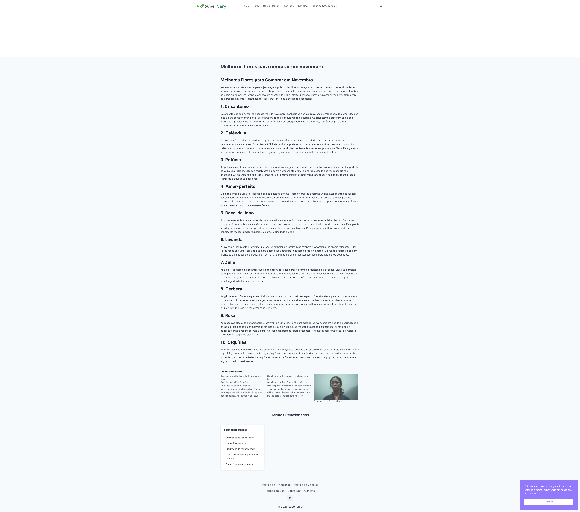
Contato (309, 490)
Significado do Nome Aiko (327, 401)
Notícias (303, 5)
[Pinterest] (290, 498)
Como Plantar (271, 5)
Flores (256, 5)
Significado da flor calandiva (240, 437)
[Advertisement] (290, 35)
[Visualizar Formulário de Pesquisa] (381, 6)
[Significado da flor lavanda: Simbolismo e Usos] (244, 386)
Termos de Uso (274, 490)
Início (246, 5)
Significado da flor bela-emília (240, 449)
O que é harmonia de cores (239, 464)
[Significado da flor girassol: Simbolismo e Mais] (290, 386)
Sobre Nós (294, 490)
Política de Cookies (306, 484)
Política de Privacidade (276, 484)
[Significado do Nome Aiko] (336, 387)
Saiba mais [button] (530, 493)
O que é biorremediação (238, 443)
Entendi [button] (549, 502)
